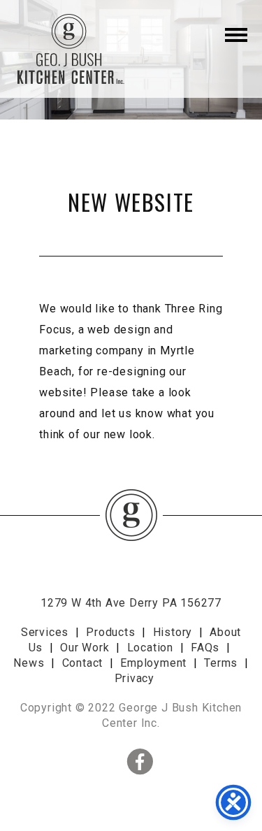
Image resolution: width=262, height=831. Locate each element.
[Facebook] (87, 760)
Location (150, 647)
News (28, 663)
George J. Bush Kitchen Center (69, 49)
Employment (153, 663)
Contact (82, 663)
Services (44, 632)
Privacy (135, 678)
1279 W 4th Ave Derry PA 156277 (131, 602)
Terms (221, 663)
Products (110, 632)
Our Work (84, 647)
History (173, 632)
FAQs (205, 647)
